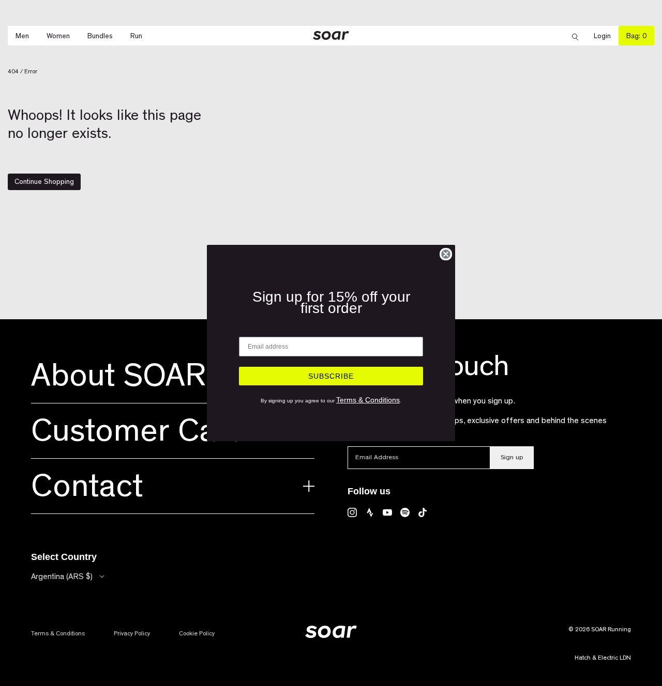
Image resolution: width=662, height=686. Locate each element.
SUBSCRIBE (331, 376)
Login (606, 36)
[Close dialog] (446, 254)
